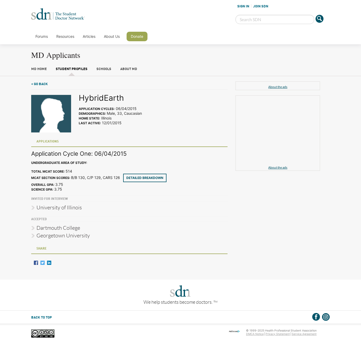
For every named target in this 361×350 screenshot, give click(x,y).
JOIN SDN (260, 6)
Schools (103, 69)
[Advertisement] (277, 131)
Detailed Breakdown (144, 178)
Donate (137, 36)
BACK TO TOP (41, 317)
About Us (112, 36)
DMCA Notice (255, 334)
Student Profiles (71, 69)
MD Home (39, 69)
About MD (128, 69)
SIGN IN (243, 6)
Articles (89, 36)
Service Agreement (304, 334)
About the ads (277, 87)
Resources (65, 36)
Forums (41, 36)
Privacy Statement (278, 334)
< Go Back (39, 84)
